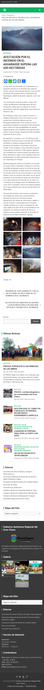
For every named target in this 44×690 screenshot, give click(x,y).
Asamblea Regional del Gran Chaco (16, 499)
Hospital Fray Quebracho (12, 487)
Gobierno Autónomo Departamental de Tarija (20, 490)
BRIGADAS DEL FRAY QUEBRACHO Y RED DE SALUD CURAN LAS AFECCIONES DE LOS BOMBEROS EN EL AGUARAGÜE (22, 293)
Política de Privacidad (15, 686)
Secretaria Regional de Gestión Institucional (26, 448)
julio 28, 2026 (8, 372)
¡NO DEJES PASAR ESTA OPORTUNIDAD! (24, 454)
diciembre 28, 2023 (21, 438)
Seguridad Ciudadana (22, 451)
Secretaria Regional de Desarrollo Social (23, 427)
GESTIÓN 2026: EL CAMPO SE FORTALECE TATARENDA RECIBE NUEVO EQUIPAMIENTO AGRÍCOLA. (27, 412)
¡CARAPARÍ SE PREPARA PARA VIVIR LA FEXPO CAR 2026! (26, 433)
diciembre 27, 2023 (21, 458)
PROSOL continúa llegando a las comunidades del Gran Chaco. (26, 394)
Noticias (7, 53)
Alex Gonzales (24, 72)
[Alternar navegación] (5, 10)
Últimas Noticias (11, 333)
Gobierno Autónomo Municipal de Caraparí (19, 496)
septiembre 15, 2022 (10, 72)
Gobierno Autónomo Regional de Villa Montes (20, 493)
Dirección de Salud (10, 485)
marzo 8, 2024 (19, 418)
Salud (24, 425)
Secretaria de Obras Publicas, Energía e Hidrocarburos (22, 614)
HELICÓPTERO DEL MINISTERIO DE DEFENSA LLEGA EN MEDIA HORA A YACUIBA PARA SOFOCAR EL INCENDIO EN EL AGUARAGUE (21, 305)
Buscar (6, 317)
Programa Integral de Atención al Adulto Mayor (20, 482)
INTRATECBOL (31, 686)
